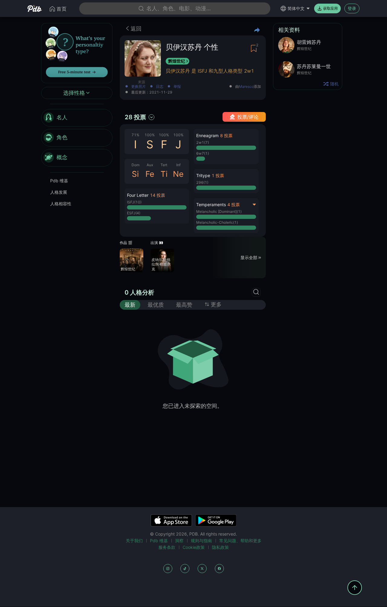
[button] (157, 206)
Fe (149, 174)
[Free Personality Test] (76, 52)
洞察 (179, 540)
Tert (164, 165)
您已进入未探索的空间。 (193, 406)
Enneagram (207, 135)
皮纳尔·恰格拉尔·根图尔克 (161, 264)
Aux (150, 165)
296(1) (202, 182)
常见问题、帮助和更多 (240, 540)
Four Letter (137, 195)
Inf (178, 165)
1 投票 (218, 175)
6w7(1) (202, 153)
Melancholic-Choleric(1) (217, 222)
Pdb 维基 (59, 180)
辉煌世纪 (176, 61)
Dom (135, 165)
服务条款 (166, 547)
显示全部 (248, 257)
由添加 (248, 87)
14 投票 (157, 195)
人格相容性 (60, 203)
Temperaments (211, 204)
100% (150, 135)
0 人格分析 (139, 292)
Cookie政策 (194, 547)
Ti (164, 174)
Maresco (246, 86)
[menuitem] (76, 118)
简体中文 (296, 8)
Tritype (203, 175)
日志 (159, 87)
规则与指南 (201, 540)
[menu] (76, 138)
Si (135, 174)
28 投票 (135, 117)
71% (135, 135)
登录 (352, 8)
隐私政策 (220, 547)
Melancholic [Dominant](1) (219, 211)
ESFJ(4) (133, 213)
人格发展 (58, 192)
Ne (178, 174)
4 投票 (233, 204)
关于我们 (134, 540)
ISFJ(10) (134, 202)
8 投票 (226, 135)
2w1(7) (202, 142)
